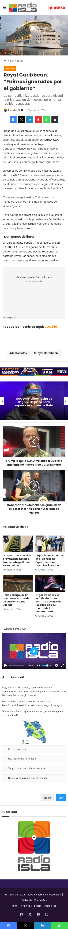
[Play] (5, 665)
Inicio (15, 905)
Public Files (50, 905)
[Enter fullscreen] (62, 665)
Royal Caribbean (47, 353)
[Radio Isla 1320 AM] (23, 7)
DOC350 (50, 327)
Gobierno (34, 391)
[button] (34, 732)
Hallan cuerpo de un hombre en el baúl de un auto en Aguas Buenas (16, 600)
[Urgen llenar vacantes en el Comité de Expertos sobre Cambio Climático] (50, 544)
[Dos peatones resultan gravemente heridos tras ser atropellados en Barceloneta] (18, 544)
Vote (61, 797)
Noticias (19, 60)
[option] (34, 400)
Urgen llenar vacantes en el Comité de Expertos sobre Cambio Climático (49, 560)
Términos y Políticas (30, 905)
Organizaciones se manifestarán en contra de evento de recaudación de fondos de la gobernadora (48, 603)
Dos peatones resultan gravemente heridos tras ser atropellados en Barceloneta (17, 560)
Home (9, 60)
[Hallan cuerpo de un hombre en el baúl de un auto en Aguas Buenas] (18, 583)
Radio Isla (13, 110)
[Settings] (56, 665)
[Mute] (38, 665)
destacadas (19, 353)
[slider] (16, 665)
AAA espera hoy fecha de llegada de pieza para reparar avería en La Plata (34, 402)
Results (47, 797)
